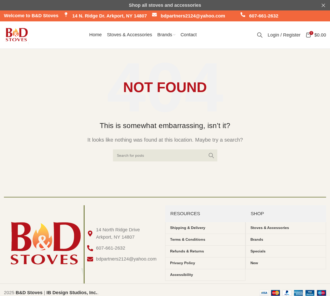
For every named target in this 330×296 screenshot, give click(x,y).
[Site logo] (16, 34)
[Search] (260, 35)
